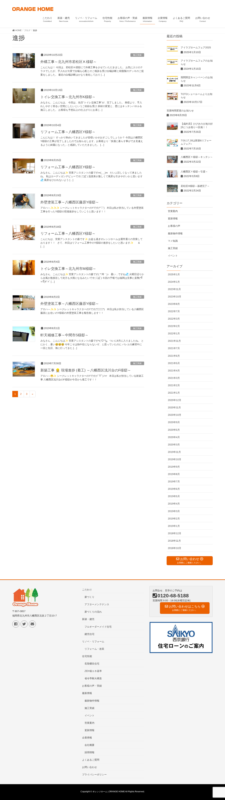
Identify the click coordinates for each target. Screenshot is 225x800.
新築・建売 (88, 619)
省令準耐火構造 (93, 678)
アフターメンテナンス (97, 604)
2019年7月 (174, 481)
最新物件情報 (175, 233)
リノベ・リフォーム (93, 641)
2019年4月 (174, 503)
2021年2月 (174, 385)
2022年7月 (174, 311)
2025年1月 (174, 274)
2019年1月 (174, 526)
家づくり (89, 597)
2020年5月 (174, 429)
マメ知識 (173, 240)
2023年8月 (174, 304)
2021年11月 (174, 340)
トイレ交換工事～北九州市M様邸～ (68, 269)
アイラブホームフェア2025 (196, 47)
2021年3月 (174, 378)
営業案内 (173, 211)
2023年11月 (174, 289)
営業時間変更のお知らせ (180, 110)
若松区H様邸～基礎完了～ (195, 186)
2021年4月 (174, 370)
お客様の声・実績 (92, 685)
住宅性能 (87, 656)
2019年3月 (174, 511)
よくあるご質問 (90, 759)
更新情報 (173, 218)
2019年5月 (174, 496)
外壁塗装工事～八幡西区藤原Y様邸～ (69, 202)
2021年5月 (174, 363)
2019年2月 (174, 518)
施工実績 (137, 55)
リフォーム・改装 (94, 648)
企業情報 (87, 737)
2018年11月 (174, 540)
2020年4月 (174, 437)
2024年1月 (174, 281)
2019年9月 (174, 466)
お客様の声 (174, 225)
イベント (173, 255)
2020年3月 (174, 444)
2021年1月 (174, 392)
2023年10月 (174, 296)
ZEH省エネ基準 (93, 671)
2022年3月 (174, 318)
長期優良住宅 (92, 663)
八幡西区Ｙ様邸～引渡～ (194, 171)
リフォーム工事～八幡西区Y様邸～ (67, 132)
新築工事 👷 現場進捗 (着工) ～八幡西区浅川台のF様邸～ (85, 370)
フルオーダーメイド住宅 (98, 626)
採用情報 (89, 752)
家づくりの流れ (93, 611)
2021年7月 (174, 348)
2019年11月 (174, 452)
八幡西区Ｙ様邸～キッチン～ (197, 157)
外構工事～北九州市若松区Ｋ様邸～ (68, 62)
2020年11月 (174, 407)
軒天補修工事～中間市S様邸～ (64, 335)
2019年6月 (174, 488)
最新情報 (87, 693)
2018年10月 (174, 548)
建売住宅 (89, 634)
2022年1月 (174, 333)
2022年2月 (174, 326)
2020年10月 (174, 414)
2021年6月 (174, 355)
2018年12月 (174, 533)
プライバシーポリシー (94, 774)
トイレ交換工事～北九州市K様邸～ (67, 97)
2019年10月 (174, 459)
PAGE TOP (216, 773)
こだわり (87, 589)
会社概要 (89, 745)
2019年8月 (174, 474)
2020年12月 (174, 400)
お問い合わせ (89, 767)
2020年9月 (174, 422)
